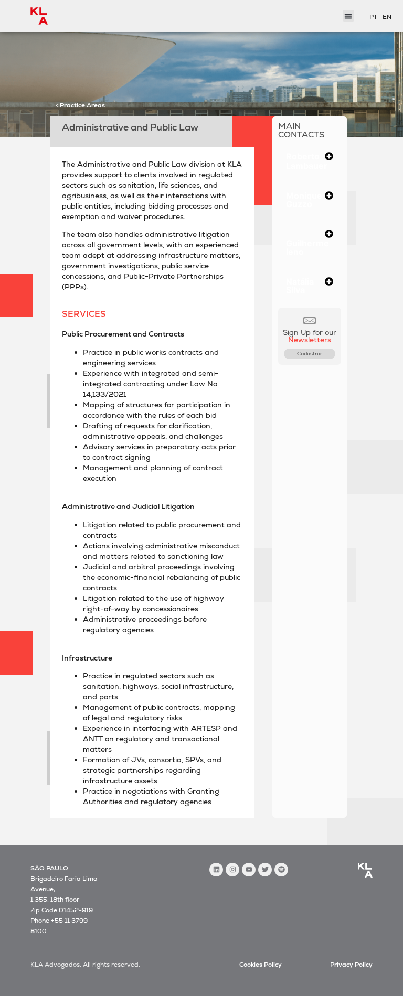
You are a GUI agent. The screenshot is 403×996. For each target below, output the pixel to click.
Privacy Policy (351, 964)
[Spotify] (281, 869)
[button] (310, 161)
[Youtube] (249, 869)
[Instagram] (232, 869)
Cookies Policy (260, 964)
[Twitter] (265, 869)
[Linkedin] (216, 869)
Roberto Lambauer (306, 161)
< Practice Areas (80, 105)
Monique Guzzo (304, 199)
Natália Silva (300, 285)
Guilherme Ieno (307, 247)
